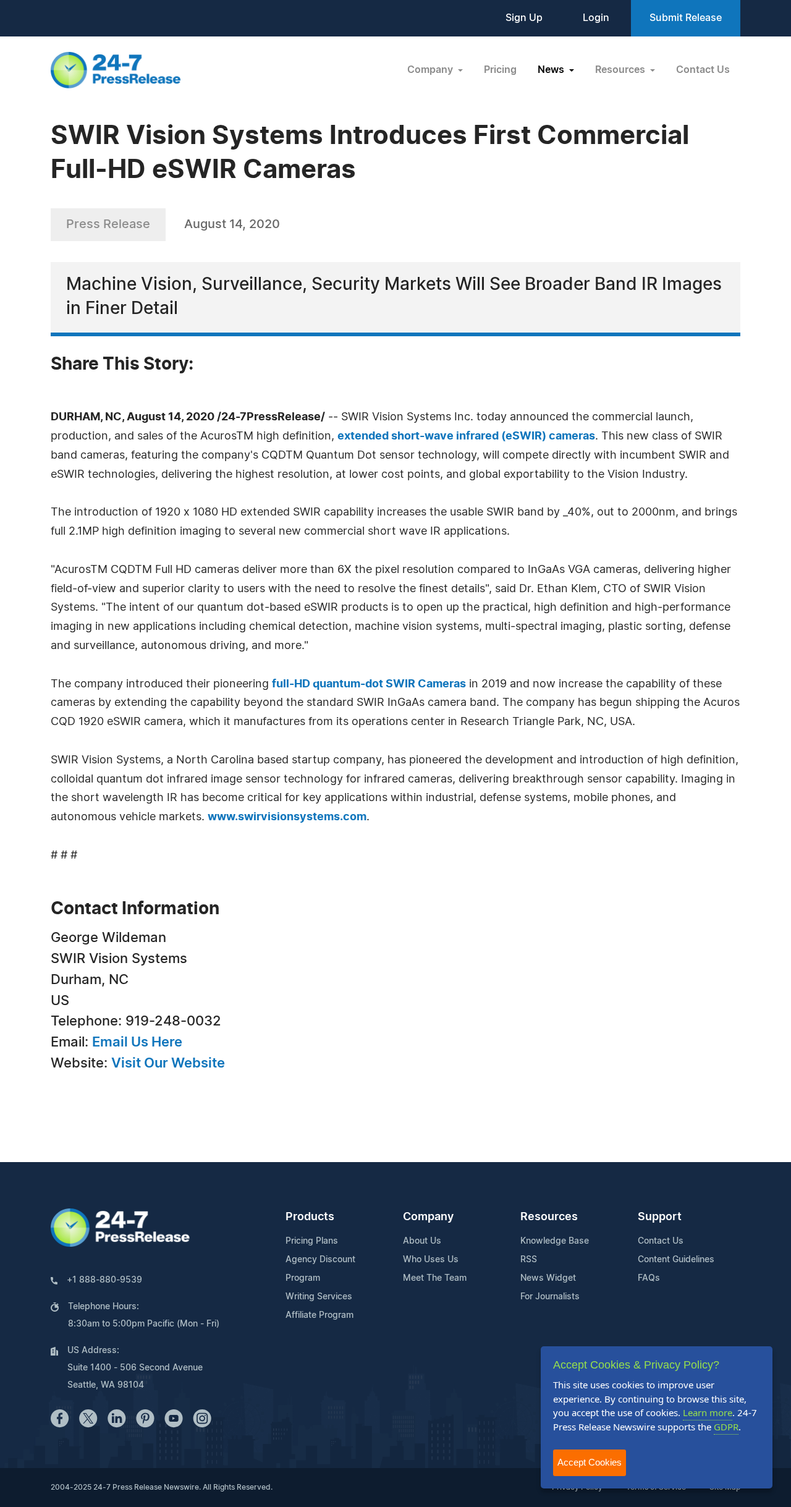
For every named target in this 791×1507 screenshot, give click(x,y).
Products (310, 1217)
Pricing (500, 70)
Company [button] (431, 70)
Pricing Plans (312, 1241)
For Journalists (550, 1297)
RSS (528, 1259)
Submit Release (685, 18)
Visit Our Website (168, 1063)
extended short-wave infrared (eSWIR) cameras (466, 436)
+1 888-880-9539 (104, 1280)
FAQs (649, 1278)
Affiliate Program (319, 1315)
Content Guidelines (676, 1259)
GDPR (726, 1426)
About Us (422, 1241)
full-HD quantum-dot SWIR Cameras (369, 684)
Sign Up (524, 18)
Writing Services (319, 1297)
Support (660, 1217)
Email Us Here (137, 1042)
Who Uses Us (431, 1259)
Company (428, 1217)
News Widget (548, 1278)
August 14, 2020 (232, 224)
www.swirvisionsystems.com (287, 817)
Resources (549, 1217)
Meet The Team (435, 1278)
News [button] (552, 70)
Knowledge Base (554, 1241)
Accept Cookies (589, 1462)
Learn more (707, 1412)
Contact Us (703, 70)
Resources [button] (621, 70)
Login (596, 18)
